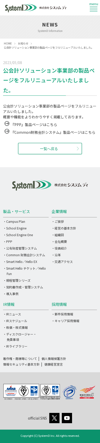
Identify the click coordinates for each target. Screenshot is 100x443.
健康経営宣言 (53, 364)
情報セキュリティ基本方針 (21, 364)
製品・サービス (16, 211)
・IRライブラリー (15, 346)
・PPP (7, 241)
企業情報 (59, 211)
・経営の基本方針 (64, 228)
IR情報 (9, 304)
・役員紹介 (59, 248)
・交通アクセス (62, 261)
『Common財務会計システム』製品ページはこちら (53, 132)
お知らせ (23, 43)
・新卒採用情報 (62, 314)
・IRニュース (12, 314)
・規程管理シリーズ (17, 280)
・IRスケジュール (15, 320)
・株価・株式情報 (15, 327)
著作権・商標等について (20, 358)
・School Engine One (18, 235)
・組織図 (58, 235)
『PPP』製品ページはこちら (34, 124)
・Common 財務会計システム (24, 255)
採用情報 (59, 304)
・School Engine (14, 228)
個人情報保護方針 (54, 358)
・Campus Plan (14, 221)
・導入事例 (10, 293)
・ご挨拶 (58, 221)
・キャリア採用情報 (65, 320)
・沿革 (56, 255)
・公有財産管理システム (20, 248)
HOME (8, 43)
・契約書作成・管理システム (23, 287)
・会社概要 (59, 241)
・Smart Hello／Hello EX (20, 261)
